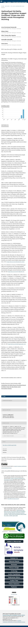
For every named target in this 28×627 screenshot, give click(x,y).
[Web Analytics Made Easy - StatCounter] (14, 592)
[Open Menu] (1, 1)
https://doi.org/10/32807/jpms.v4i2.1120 (17, 344)
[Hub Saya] (14, 538)
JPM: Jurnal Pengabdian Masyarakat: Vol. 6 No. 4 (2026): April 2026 (15, 515)
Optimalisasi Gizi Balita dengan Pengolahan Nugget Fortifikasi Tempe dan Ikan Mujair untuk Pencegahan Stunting (14, 512)
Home (2, 6)
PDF (4, 396)
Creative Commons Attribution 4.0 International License (14, 621)
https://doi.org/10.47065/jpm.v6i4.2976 (13, 49)
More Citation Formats (9, 435)
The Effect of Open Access (13, 498)
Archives (7, 6)
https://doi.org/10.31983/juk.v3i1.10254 (15, 261)
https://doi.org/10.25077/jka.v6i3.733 (16, 271)
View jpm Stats (14, 594)
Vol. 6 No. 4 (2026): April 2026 (17, 6)
